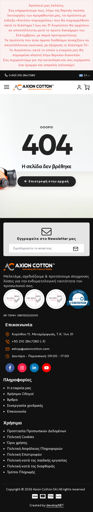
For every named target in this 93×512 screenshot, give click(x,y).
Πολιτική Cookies (20, 437)
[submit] (75, 248)
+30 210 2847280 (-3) (28, 341)
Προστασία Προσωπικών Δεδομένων (36, 431)
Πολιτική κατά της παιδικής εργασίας (37, 460)
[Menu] (6, 87)
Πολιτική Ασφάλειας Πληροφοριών (35, 448)
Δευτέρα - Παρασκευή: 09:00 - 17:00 (40, 356)
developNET (55, 505)
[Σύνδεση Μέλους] (79, 87)
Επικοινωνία (16, 411)
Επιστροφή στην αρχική (49, 181)
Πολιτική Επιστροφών (24, 454)
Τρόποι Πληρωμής (21, 472)
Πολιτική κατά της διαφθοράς (31, 466)
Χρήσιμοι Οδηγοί (20, 394)
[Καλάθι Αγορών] (87, 87)
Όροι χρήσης (17, 443)
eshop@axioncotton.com (30, 349)
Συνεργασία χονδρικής (25, 405)
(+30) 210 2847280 (22, 75)
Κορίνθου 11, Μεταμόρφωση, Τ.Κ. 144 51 (42, 334)
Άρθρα (12, 399)
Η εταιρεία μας (19, 388)
